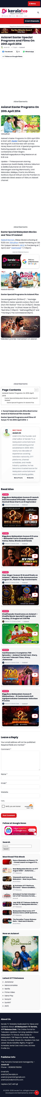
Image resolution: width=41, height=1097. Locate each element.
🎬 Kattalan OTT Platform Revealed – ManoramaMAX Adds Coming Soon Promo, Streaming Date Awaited (24, 887)
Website (30, 478)
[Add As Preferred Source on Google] (20, 261)
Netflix (7, 989)
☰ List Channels (32, 21)
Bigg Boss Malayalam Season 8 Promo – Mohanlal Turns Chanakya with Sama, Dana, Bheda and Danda (20, 538)
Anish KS (16, 433)
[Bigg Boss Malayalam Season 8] (20, 31)
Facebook (9, 52)
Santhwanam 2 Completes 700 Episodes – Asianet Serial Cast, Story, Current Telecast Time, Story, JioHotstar (19, 656)
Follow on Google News (13, 56)
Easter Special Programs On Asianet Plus (20, 402)
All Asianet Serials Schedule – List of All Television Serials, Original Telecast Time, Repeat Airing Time (25, 895)
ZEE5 (7, 1006)
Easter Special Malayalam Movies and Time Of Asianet (21, 399)
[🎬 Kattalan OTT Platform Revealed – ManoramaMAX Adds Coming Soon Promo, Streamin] (7, 888)
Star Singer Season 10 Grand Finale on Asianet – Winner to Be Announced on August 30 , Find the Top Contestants (20, 577)
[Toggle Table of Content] (35, 390)
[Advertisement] (20, 80)
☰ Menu (32, 3)
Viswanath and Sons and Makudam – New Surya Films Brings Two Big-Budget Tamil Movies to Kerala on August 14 (25, 878)
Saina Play (9, 995)
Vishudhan (13, 242)
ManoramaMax (11, 985)
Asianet (22, 47)
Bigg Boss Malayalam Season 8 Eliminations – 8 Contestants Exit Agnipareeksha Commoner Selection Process (20, 697)
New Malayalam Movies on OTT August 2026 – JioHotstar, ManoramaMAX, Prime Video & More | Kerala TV (25, 870)
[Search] (38, 12)
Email (4, 783)
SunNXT (8, 1002)
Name (4, 774)
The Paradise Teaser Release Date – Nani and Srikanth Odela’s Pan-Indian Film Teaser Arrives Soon (25, 920)
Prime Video (10, 992)
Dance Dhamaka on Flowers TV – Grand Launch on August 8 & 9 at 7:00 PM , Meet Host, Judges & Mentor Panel (25, 861)
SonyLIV (8, 999)
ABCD (22, 245)
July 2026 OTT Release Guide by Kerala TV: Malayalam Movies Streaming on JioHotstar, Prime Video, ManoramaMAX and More (25, 903)
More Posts (18, 478)
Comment (6, 749)
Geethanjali (16, 248)
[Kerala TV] (14, 12)
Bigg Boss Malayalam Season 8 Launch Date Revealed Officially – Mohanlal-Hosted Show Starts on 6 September (20, 499)
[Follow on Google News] (20, 831)
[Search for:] (17, 846)
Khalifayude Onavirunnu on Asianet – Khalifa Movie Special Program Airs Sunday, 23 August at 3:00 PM (20, 616)
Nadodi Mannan (7, 240)
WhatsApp (29, 52)
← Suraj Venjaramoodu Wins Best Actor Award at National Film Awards (19, 412)
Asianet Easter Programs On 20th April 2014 (18, 394)
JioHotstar (9, 982)
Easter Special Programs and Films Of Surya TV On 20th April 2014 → (18, 418)
